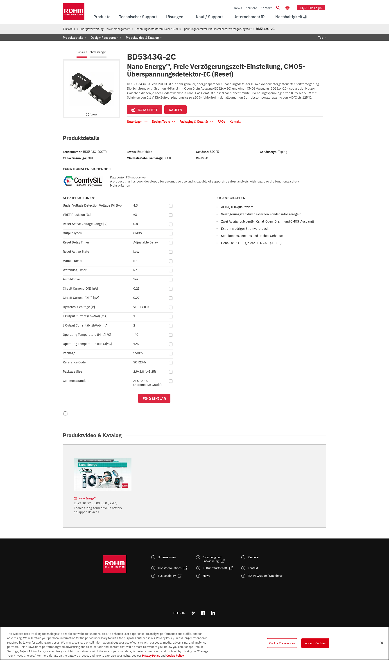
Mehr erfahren (120, 185)
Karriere (251, 7)
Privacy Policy (151, 655)
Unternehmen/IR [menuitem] (249, 16)
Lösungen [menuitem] (174, 16)
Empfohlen (144, 151)
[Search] (278, 7)
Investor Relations (169, 568)
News (238, 7)
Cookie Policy (175, 655)
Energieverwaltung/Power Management (105, 29)
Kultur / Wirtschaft (215, 568)
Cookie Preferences (282, 643)
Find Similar (154, 398)
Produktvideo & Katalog (142, 37)
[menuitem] (289, 16)
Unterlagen (135, 121)
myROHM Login (311, 7)
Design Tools (161, 121)
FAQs (221, 121)
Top (320, 37)
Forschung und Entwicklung (212, 559)
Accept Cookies (315, 643)
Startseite (69, 28)
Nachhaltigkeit (289, 16)
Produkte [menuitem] (102, 16)
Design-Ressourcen (104, 37)
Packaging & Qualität (194, 121)
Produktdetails (73, 37)
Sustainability (167, 575)
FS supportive (136, 177)
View (93, 114)
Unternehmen (167, 557)
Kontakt (266, 7)
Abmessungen (98, 52)
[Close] (382, 643)
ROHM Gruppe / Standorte (265, 575)
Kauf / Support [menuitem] (209, 16)
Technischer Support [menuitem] (138, 16)
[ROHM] (73, 13)
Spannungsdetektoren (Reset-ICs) (156, 29)
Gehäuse (82, 52)
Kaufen (175, 109)
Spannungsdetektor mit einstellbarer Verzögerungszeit (217, 29)
